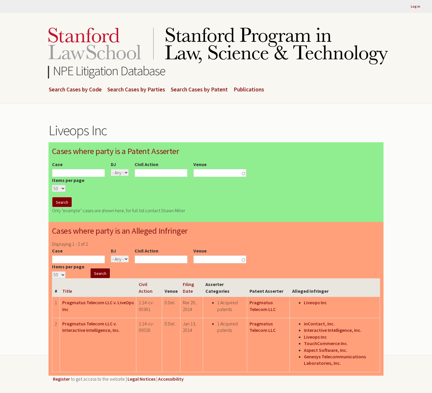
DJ (113, 164)
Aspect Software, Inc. (325, 350)
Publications (249, 89)
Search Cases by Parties (136, 89)
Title (67, 291)
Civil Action (146, 164)
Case (57, 164)
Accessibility (171, 379)
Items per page (68, 180)
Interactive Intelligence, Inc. (332, 330)
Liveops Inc (315, 302)
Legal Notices (141, 379)
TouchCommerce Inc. (326, 343)
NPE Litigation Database (109, 71)
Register (61, 379)
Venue (200, 164)
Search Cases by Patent (199, 89)
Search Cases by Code (75, 89)
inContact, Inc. (319, 324)
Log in (415, 6)
